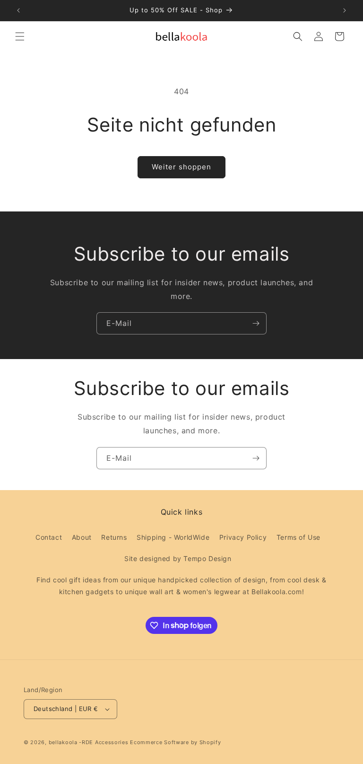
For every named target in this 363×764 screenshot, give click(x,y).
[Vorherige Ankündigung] (18, 10)
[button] (19, 36)
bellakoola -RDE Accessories (89, 742)
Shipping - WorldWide (173, 537)
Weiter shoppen (181, 166)
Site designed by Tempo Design (177, 558)
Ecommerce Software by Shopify (175, 742)
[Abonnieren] (255, 323)
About (82, 537)
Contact (48, 537)
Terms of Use (298, 537)
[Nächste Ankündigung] (344, 10)
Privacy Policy (243, 537)
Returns (114, 537)
